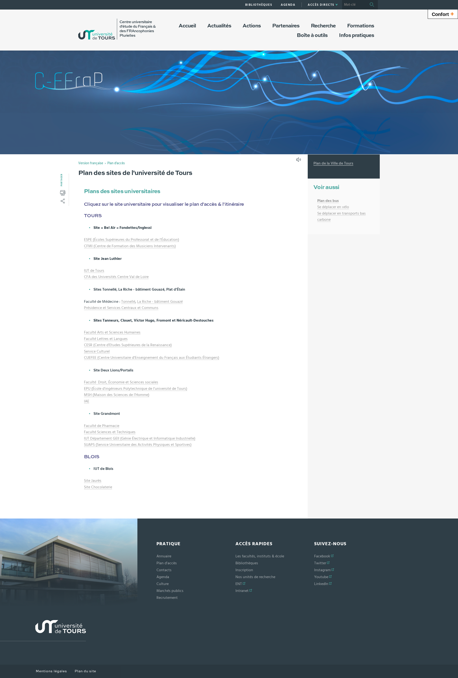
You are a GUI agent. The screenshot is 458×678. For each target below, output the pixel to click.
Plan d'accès (116, 163)
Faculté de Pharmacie (101, 426)
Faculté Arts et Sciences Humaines (112, 332)
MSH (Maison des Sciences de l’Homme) (116, 395)
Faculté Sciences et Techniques (109, 432)
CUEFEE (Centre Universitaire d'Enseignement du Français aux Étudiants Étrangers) (151, 358)
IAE (86, 401)
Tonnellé (128, 301)
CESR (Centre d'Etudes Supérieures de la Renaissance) (128, 345)
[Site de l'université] (43, 630)
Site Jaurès (92, 481)
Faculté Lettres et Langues (106, 339)
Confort (443, 13)
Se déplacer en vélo (333, 207)
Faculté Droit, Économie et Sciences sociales (121, 382)
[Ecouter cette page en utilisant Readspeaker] (299, 161)
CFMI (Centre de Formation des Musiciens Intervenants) (130, 246)
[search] (354, 5)
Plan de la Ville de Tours (333, 163)
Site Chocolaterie (98, 487)
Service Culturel (97, 351)
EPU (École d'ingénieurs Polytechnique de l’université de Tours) (135, 388)
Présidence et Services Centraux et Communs (121, 308)
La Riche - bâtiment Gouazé (160, 301)
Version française (90, 163)
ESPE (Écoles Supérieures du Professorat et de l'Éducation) (131, 239)
